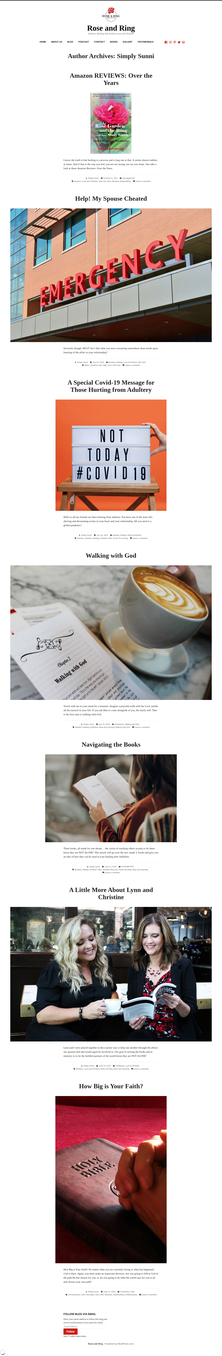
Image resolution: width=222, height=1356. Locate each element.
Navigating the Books (111, 744)
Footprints (94, 727)
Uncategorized (128, 178)
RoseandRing (125, 181)
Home (43, 42)
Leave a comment (143, 181)
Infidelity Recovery (110, 870)
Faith (132, 1292)
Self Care (142, 362)
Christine (93, 365)
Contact (99, 42)
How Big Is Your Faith (95, 1295)
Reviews (115, 181)
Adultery (80, 538)
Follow (71, 1331)
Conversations (74, 1295)
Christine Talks (106, 538)
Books (114, 42)
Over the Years (105, 181)
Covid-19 (117, 538)
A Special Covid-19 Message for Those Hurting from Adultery (111, 386)
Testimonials (145, 42)
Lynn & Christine (130, 362)
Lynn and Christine (90, 181)
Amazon (77, 181)
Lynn (110, 365)
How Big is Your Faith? (111, 1086)
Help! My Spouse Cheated (111, 198)
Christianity (119, 724)
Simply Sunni (93, 178)
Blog (70, 42)
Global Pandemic (134, 535)
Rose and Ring (111, 28)
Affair (87, 365)
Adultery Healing (115, 362)
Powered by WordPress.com (119, 1343)
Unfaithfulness (131, 1295)
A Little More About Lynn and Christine (111, 893)
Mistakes (108, 1295)
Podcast (83, 42)
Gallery (127, 42)
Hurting (125, 538)
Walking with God (111, 555)
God (100, 365)
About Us (56, 42)
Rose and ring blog (107, 727)
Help (105, 365)
